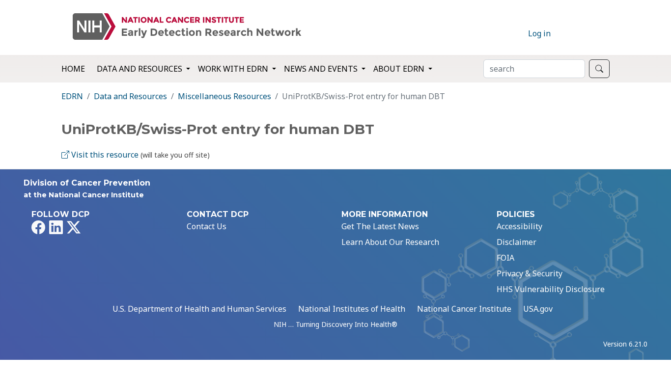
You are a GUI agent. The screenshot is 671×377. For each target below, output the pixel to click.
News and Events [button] (322, 68)
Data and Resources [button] (140, 68)
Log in (539, 33)
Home (73, 68)
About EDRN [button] (399, 68)
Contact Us (206, 226)
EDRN (72, 96)
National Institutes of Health (351, 308)
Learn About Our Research (390, 242)
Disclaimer (516, 242)
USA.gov (538, 308)
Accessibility (519, 226)
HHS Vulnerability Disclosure (551, 289)
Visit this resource (104, 154)
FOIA (505, 257)
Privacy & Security (529, 273)
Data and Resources (130, 96)
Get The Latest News (380, 226)
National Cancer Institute (464, 308)
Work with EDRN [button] (234, 68)
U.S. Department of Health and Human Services (199, 308)
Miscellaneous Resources (224, 96)
